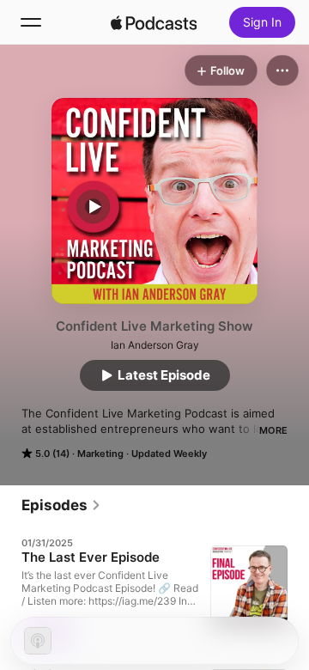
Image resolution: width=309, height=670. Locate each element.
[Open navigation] (31, 22)
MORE (273, 430)
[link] (61, 505)
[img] (153, 22)
